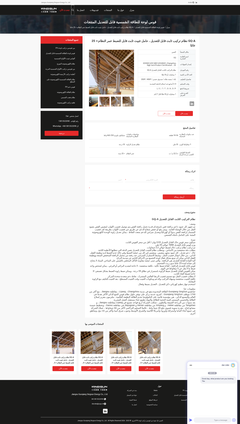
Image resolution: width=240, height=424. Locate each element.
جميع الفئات (195, 405)
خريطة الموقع (153, 400)
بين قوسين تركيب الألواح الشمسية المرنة (60, 69)
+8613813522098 (69, 126)
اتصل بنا (134, 405)
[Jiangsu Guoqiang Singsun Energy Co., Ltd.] (49, 10)
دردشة (61, 133)
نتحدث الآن (184, 114)
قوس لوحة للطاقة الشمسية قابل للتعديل (149, 27)
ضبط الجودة (133, 400)
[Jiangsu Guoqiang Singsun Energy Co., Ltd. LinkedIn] (196, 2)
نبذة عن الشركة (132, 390)
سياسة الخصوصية (152, 405)
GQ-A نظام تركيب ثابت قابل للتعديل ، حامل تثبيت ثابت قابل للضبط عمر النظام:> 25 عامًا (63, 360)
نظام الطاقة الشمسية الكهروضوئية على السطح (61, 80)
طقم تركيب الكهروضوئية (66, 103)
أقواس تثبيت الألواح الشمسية (64, 58)
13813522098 (64, 121)
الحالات (155, 395)
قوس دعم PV (70, 87)
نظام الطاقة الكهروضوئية (66, 92)
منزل (168, 27)
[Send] (191, 420)
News (156, 390)
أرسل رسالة (179, 197)
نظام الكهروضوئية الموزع (66, 64)
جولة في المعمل (132, 395)
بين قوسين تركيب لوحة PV (65, 48)
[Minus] (190, 365)
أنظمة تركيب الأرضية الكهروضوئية (62, 74)
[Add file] (234, 420)
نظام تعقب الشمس (68, 97)
